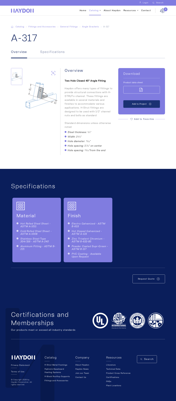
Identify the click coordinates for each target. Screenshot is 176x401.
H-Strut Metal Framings (56, 365)
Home (83, 10)
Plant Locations (113, 386)
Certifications (112, 377)
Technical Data (113, 369)
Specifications (52, 52)
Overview (19, 52)
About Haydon (112, 10)
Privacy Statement (20, 365)
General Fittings (69, 27)
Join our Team (82, 373)
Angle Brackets (90, 27)
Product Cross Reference (118, 373)
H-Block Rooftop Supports (57, 376)
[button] (141, 119)
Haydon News (82, 369)
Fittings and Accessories (42, 27)
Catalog (20, 27)
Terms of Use (17, 372)
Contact (146, 10)
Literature (111, 365)
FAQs (108, 381)
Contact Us (80, 377)
